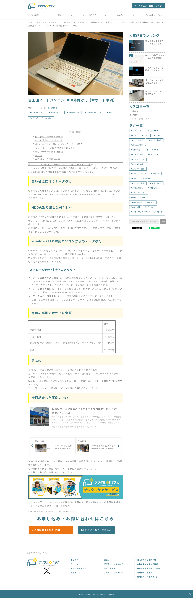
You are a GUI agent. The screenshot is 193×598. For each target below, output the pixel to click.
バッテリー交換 (138, 169)
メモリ (158, 135)
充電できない (156, 183)
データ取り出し (74, 112)
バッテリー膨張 (138, 183)
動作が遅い (137, 150)
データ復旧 (151, 207)
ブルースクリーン (139, 173)
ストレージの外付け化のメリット (57, 147)
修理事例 (68, 22)
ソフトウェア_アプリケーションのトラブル (147, 213)
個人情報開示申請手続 (146, 560)
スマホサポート (155, 131)
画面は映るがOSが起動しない (143, 202)
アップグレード (138, 159)
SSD (134, 135)
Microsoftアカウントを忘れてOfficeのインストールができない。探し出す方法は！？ (155, 56)
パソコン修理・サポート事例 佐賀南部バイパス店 (137, 22)
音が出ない (154, 188)
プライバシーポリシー (113, 572)
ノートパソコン (37, 112)
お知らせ (134, 111)
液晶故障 (156, 173)
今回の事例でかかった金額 (49, 151)
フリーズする (138, 131)
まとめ (38, 155)
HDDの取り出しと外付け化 (49, 140)
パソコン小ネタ (155, 140)
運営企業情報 (110, 568)
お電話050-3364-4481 (52, 529)
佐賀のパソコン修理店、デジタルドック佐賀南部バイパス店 (59, 164)
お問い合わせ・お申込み (98, 529)
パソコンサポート (139, 164)
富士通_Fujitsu (56, 112)
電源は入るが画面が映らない (143, 178)
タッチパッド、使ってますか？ (154, 92)
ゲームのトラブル (139, 193)
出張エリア (75, 572)
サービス (58, 15)
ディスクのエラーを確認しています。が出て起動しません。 (154, 69)
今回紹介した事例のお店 (48, 159)
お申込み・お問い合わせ (150, 5)
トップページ (76, 560)
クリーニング (138, 140)
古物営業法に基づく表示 (147, 564)
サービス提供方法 (89, 15)
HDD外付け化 (47, 171)
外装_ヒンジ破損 (139, 197)
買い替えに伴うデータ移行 (49, 136)
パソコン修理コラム (139, 118)
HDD (110, 112)
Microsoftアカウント (140, 145)
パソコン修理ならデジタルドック (43, 22)
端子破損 (136, 207)
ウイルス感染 (138, 154)
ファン (146, 135)
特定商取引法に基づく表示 (148, 568)
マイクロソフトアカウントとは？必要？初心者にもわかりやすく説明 (154, 42)
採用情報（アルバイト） (147, 577)
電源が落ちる (138, 188)
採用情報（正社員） (145, 572)
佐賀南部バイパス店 (100, 22)
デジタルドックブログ (153, 15)
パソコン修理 (33, 15)
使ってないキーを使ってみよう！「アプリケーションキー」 (154, 81)
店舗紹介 (120, 15)
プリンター (154, 154)
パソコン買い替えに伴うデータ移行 (69, 190)
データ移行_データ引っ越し (42, 118)
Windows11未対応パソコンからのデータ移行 (59, 144)
